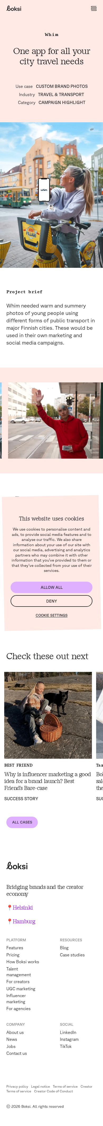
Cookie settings (52, 615)
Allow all (52, 587)
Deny (51, 601)
